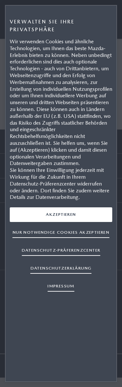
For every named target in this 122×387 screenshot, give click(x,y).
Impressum (61, 285)
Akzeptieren (61, 214)
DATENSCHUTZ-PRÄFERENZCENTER (61, 250)
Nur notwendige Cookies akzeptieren (61, 232)
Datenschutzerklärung (61, 268)
